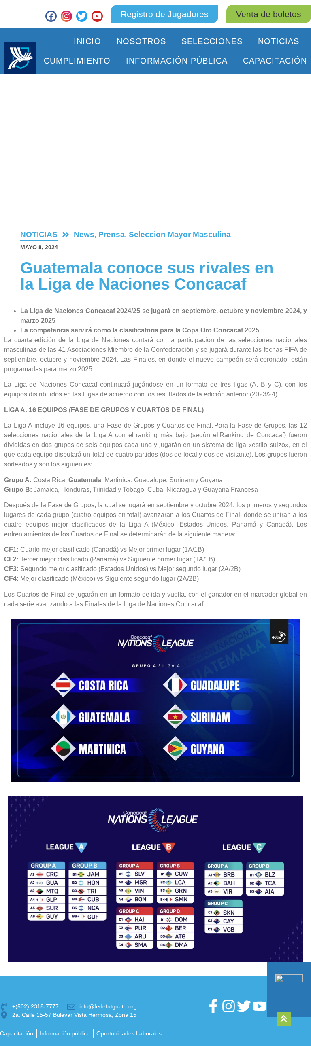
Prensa (111, 234)
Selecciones (212, 41)
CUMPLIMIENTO (77, 60)
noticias (39, 234)
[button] (268, 14)
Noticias (278, 41)
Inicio (87, 41)
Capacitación (275, 60)
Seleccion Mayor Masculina (180, 234)
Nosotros (141, 41)
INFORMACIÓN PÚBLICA (177, 60)
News (84, 234)
